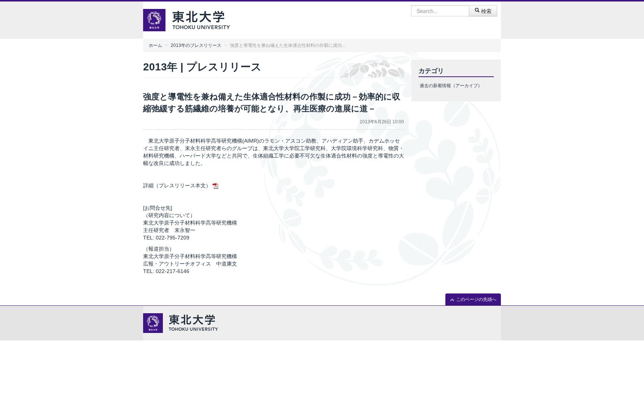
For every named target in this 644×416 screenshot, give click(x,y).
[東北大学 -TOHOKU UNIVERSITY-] (201, 19)
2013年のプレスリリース (196, 45)
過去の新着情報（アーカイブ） (451, 85)
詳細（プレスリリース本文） (177, 185)
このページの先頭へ (475, 299)
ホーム (155, 45)
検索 (486, 11)
